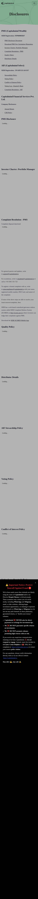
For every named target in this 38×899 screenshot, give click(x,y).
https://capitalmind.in (10, 658)
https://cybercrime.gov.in (20, 647)
